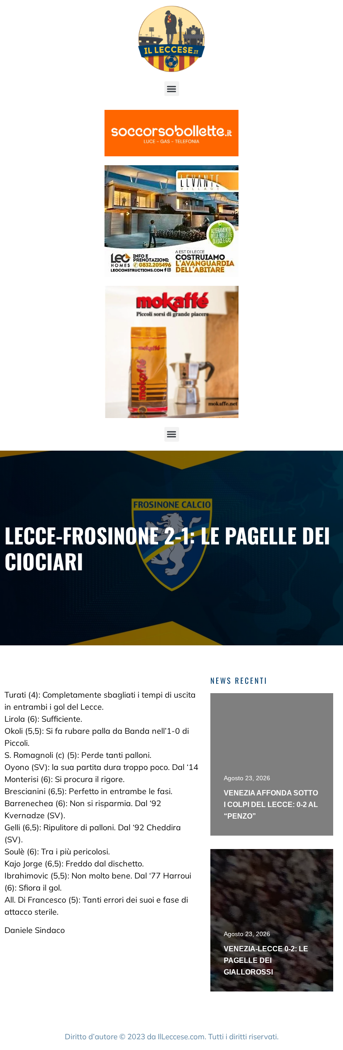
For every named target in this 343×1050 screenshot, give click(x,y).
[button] (171, 88)
